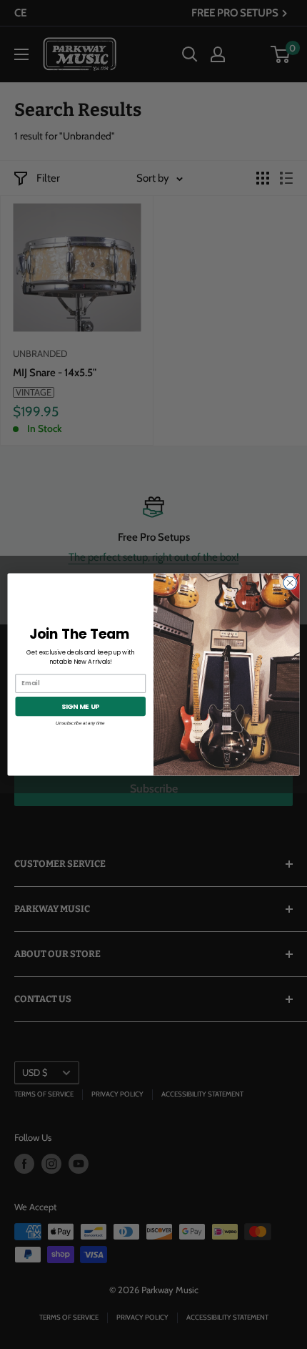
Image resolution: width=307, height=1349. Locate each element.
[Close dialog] (289, 583)
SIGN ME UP (80, 705)
